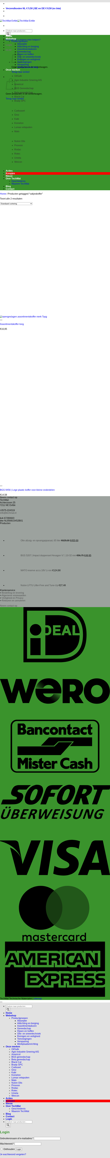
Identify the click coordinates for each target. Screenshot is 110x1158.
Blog (8, 186)
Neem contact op (8, 606)
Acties (9, 171)
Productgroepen (19, 41)
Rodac (17, 149)
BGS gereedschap (20, 1057)
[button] (9, 45)
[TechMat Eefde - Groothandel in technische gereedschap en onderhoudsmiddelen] (17, 21)
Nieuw (9, 176)
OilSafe (15, 1049)
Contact (10, 189)
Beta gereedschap (23, 92)
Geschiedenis (18, 181)
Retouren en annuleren (13, 600)
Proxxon (18, 145)
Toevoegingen (24, 62)
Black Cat (19, 96)
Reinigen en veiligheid (28, 59)
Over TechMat (13, 178)
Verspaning (23, 64)
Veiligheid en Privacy (12, 598)
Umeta (17, 158)
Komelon (18, 123)
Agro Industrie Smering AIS (28, 80)
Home (9, 36)
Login (18, 1149)
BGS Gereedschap (24, 88)
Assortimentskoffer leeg (12, 324)
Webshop (11, 39)
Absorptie (22, 44)
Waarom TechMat (20, 183)
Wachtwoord (7, 1143)
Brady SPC (20, 101)
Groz (16, 115)
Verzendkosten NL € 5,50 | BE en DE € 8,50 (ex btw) (33, 8)
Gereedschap (24, 51)
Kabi (16, 119)
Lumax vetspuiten (23, 127)
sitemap (38, 998)
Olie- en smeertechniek (29, 57)
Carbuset (16, 1067)
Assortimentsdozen (27, 49)
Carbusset (19, 110)
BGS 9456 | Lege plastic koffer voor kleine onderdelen (27, 490)
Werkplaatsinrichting (27, 67)
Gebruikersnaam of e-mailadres (16, 1138)
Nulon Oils (19, 141)
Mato (13, 1080)
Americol (18, 84)
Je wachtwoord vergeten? (13, 1154)
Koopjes (10, 173)
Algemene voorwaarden (14, 595)
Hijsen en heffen (25, 54)
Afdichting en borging (28, 46)
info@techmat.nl (8, 513)
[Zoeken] (8, 34)
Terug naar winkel (20, 72)
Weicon (15, 1095)
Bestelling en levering (13, 593)
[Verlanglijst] (1, 485)
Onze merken (13, 70)
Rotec (17, 153)
